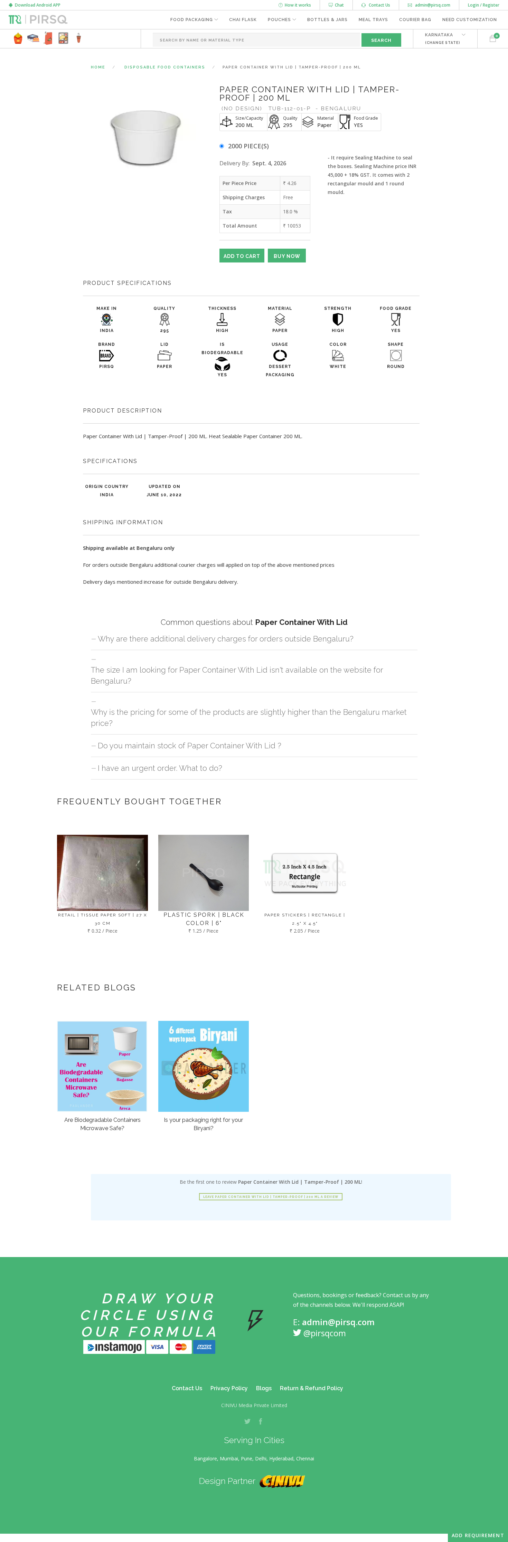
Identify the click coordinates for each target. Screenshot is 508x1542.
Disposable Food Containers (164, 67)
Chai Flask (243, 19)
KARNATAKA (442, 39)
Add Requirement (478, 1535)
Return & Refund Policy (311, 1388)
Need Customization (469, 19)
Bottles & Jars (327, 19)
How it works (297, 5)
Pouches (279, 19)
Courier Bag (415, 19)
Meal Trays (373, 19)
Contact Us (378, 5)
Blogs (264, 1388)
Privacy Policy (229, 1388)
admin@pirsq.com (432, 5)
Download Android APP (36, 5)
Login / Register (483, 5)
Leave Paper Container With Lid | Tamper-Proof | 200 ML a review (270, 1197)
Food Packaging (191, 19)
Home (98, 67)
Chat (338, 5)
